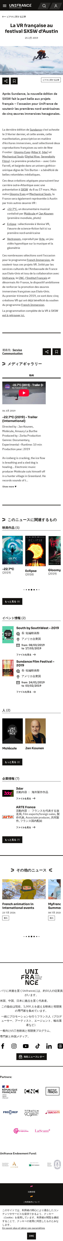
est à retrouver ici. (13, 315)
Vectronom (14, 239)
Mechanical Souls (13, 156)
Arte (41, 239)
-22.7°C (12, 209)
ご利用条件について (31, 1202)
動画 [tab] (31, 375)
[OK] (31, 1235)
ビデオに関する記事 (51, 80)
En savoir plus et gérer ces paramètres (23, 1228)
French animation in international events (18, 906)
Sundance (36, 129)
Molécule (30, 213)
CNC (21, 278)
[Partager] (5, 81)
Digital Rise (32, 156)
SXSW (24, 189)
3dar (45, 152)
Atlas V (36, 152)
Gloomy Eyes (22, 152)
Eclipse (11, 224)
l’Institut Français (36, 278)
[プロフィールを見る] (56, 6)
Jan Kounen (46, 213)
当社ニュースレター (34, 1056)
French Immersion (38, 260)
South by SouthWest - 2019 (37, 628)
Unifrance (8, 278)
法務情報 (31, 1192)
